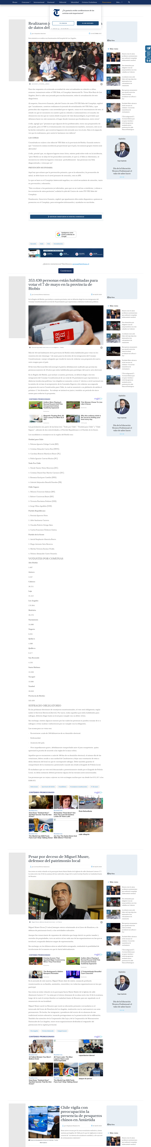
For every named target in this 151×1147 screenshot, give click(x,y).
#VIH (48, 244)
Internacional (39, 2)
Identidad (75, 2)
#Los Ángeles (34, 1031)
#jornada (33, 244)
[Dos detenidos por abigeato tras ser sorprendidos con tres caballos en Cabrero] (114, 69)
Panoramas (106, 2)
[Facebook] (50, 254)
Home (15, 2)
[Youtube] (95, 254)
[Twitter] (65, 254)
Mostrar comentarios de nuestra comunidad (67, 216)
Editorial (62, 2)
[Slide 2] (121, 177)
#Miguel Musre (62, 1031)
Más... (118, 2)
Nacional (50, 2)
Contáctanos (65, 271)
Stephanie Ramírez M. (73, 1125)
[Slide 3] (123, 177)
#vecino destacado (48, 1031)
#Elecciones (34, 787)
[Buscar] (133, 2)
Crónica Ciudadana (89, 2)
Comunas (25, 2)
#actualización (58, 244)
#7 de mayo (94, 787)
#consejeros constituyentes (78, 787)
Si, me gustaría (87, 23)
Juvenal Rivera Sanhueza (42, 294)
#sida (41, 244)
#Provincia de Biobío (48, 787)
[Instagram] (80, 254)
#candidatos (62, 787)
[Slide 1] (120, 177)
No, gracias (63, 23)
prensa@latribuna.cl (81, 264)
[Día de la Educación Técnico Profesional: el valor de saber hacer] (122, 149)
